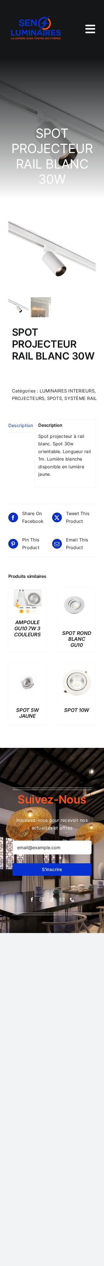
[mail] (62, 899)
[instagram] (42, 899)
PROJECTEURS (28, 398)
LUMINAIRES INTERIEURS (67, 391)
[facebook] (32, 899)
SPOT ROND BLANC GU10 (76, 639)
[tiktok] (52, 899)
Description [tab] (19, 425)
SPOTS (54, 398)
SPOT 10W (76, 710)
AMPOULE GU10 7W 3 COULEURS (27, 628)
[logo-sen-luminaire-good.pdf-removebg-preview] (36, 10)
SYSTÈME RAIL (80, 398)
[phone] (72, 899)
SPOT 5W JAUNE (27, 713)
